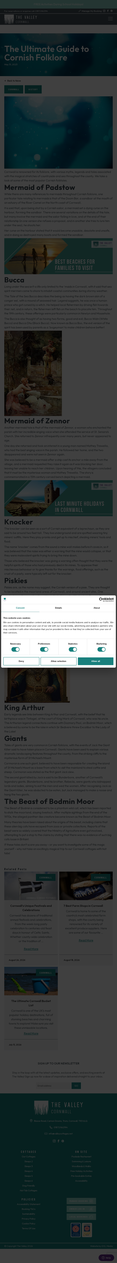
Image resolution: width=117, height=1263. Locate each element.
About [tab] (97, 608)
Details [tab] (58, 608)
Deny (21, 661)
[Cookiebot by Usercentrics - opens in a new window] (101, 600)
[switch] (44, 649)
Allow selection (58, 661)
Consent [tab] (20, 608)
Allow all (95, 661)
